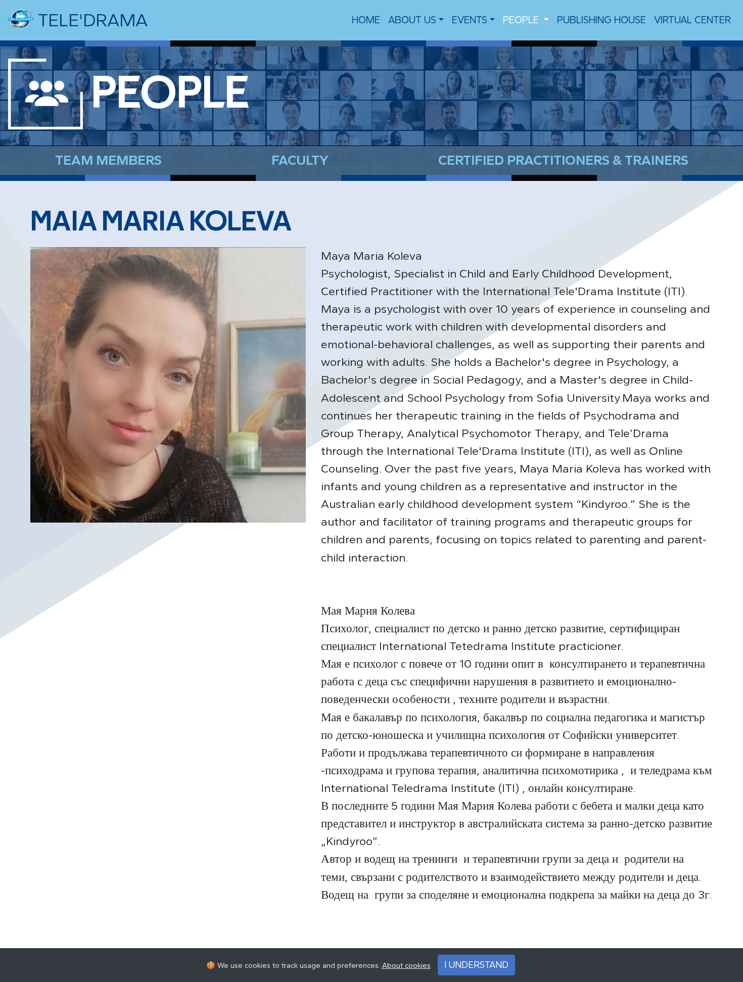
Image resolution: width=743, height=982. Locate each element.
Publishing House (601, 20)
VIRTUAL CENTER (692, 20)
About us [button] (412, 20)
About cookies (406, 965)
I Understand (476, 964)
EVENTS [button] (469, 20)
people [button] (522, 20)
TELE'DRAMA (90, 20)
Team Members (108, 160)
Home (366, 20)
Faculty (300, 160)
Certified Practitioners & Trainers (563, 160)
